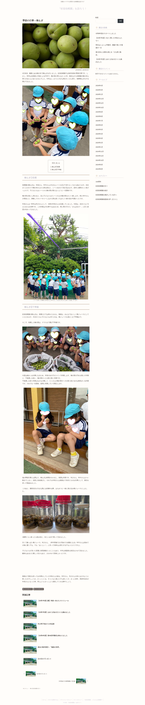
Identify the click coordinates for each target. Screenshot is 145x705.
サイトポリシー (78, 699)
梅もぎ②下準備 (56, 169)
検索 (96, 17)
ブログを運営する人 (53, 699)
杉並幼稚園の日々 (28, 589)
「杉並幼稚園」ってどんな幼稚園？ (93, 699)
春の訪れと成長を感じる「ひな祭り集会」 (108, 53)
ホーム (44, 699)
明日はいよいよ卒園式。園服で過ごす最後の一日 (109, 46)
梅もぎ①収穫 (56, 167)
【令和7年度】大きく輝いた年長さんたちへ (109, 39)
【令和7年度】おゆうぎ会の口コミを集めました (109, 60)
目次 (53, 163)
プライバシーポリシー (66, 699)
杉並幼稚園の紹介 (39, 589)
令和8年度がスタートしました (106, 33)
